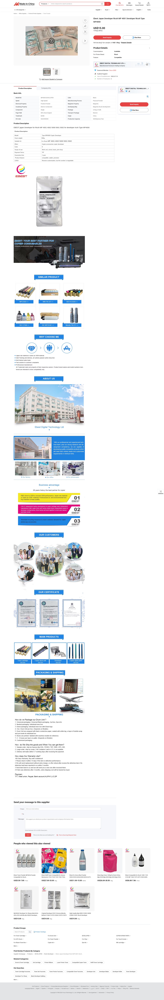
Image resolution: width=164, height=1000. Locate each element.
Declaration (102, 992)
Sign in (148, 5)
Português (50, 988)
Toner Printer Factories (56, 971)
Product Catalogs (40, 932)
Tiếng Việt (125, 988)
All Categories (20, 10)
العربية (92, 988)
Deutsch (78, 988)
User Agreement (93, 992)
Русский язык (65, 988)
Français (57, 988)
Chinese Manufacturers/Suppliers (59, 986)
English (38, 988)
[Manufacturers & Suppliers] (24, 4)
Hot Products (35, 986)
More (15, 979)
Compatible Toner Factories (75, 971)
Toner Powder (46, 13)
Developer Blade (104, 971)
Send (28, 835)
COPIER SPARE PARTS (122, 936)
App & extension (127, 10)
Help (116, 10)
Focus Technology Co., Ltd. (70, 992)
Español (44, 988)
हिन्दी (107, 988)
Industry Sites (94, 986)
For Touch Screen (121, 939)
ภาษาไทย (113, 988)
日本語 (102, 988)
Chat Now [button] (137, 37)
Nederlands (86, 988)
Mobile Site (123, 986)
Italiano (73, 988)
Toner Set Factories (39, 971)
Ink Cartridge (37, 962)
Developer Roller (117, 971)
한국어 (97, 988)
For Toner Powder (53, 939)
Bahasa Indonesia (134, 988)
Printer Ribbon (49, 962)
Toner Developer (130, 971)
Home (15, 13)
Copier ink (51, 942)
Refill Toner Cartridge (97, 962)
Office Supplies (22, 13)
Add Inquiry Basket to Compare (52, 79)
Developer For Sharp (21, 976)
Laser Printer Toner (62, 962)
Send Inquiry (107, 37)
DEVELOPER (85, 936)
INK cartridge (120, 942)
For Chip (84, 939)
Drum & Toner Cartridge (22, 962)
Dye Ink (84, 942)
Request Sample (126, 42)
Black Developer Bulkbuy (38, 976)
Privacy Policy (110, 992)
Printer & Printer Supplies (34, 13)
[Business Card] (147, 96)
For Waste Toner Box (20, 942)
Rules (149, 10)
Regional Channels (104, 986)
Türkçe (119, 988)
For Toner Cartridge (19, 936)
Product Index (114, 986)
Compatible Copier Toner (79, 962)
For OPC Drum (18, 939)
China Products (45, 986)
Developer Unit (91, 971)
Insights (130, 986)
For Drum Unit (52, 936)
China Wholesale (74, 986)
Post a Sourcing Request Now (66, 835)
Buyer (106, 10)
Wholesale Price (85, 986)
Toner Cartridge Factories (22, 971)
